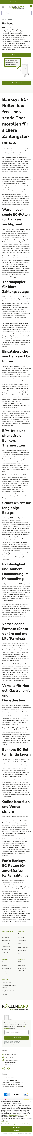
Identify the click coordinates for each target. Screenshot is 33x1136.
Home (4, 19)
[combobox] (16, 13)
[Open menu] (3, 7)
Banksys (10, 19)
